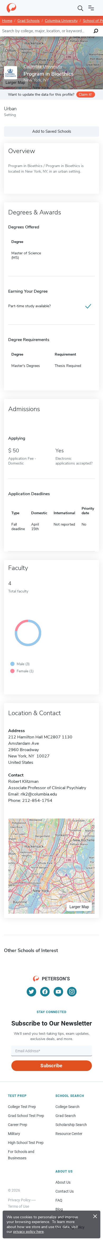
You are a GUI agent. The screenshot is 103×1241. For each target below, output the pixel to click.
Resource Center (68, 1134)
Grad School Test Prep (26, 1116)
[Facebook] (45, 991)
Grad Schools (28, 20)
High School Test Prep (26, 1143)
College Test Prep (22, 1107)
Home (7, 20)
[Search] (80, 8)
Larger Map (79, 906)
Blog (59, 1209)
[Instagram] (72, 991)
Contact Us (64, 1191)
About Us (63, 1182)
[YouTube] (58, 991)
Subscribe (51, 1065)
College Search (67, 1107)
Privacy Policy (19, 1200)
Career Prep (17, 1125)
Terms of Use (18, 1206)
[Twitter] (31, 991)
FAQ (58, 1200)
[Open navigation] (91, 8)
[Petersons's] (11, 8)
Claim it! (85, 94)
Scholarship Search (71, 1125)
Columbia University (61, 20)
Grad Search (65, 1116)
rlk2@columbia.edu (39, 794)
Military (14, 1134)
